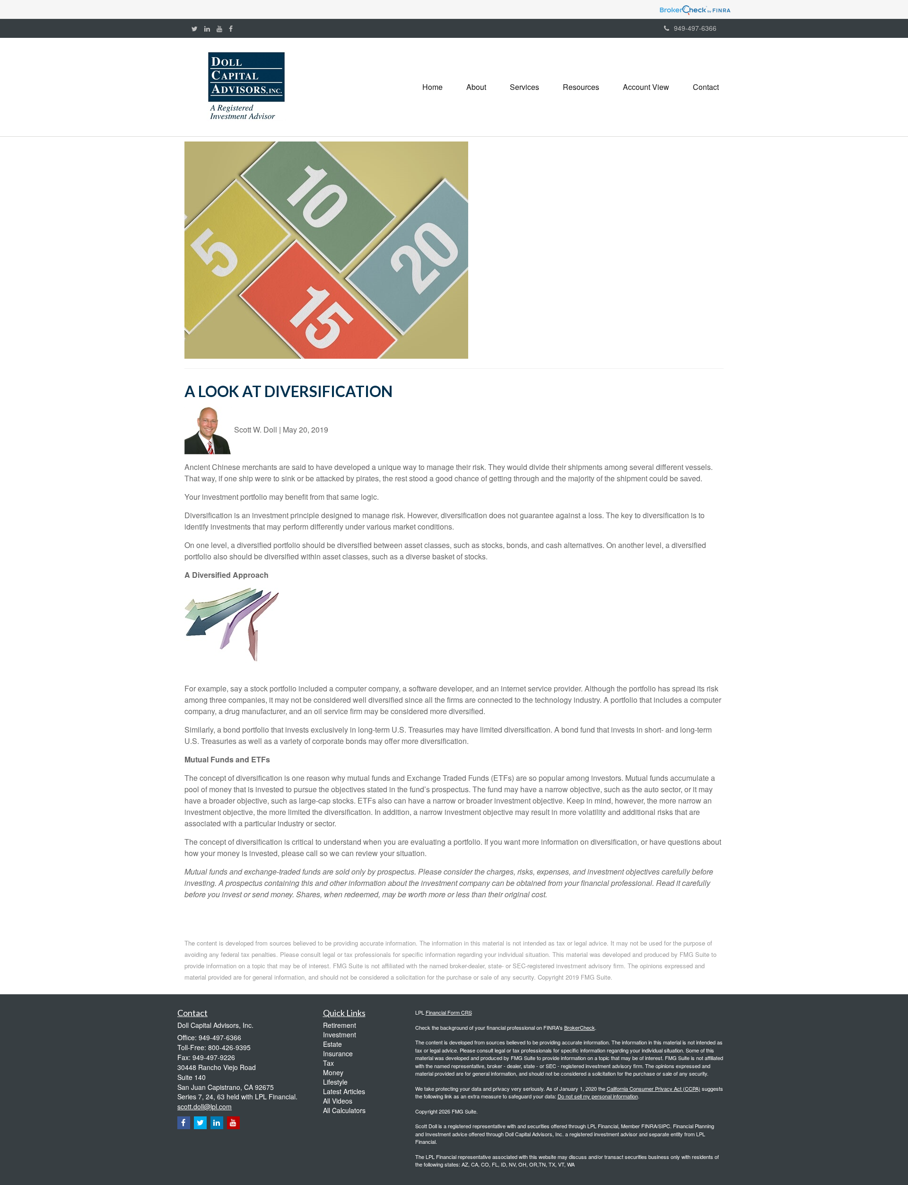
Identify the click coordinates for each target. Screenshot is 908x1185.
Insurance (338, 1053)
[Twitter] (195, 28)
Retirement (339, 1025)
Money (333, 1072)
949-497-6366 (695, 28)
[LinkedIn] (207, 28)
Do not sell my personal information (598, 1096)
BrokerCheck (579, 1027)
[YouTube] (219, 28)
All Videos (337, 1100)
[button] (476, 87)
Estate (332, 1044)
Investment (339, 1034)
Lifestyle (335, 1082)
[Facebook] (231, 28)
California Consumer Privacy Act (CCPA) (653, 1088)
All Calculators (344, 1110)
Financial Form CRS (449, 1012)
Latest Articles (344, 1091)
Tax (328, 1063)
